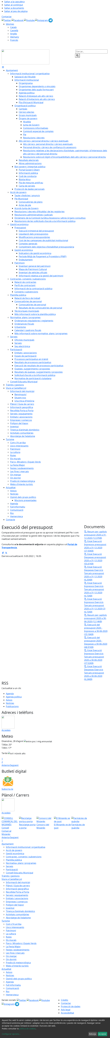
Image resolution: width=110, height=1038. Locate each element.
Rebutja (92, 1034)
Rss (7, 991)
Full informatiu (13, 985)
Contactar (7, 16)
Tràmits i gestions (11, 875)
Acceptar (102, 1034)
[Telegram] (50, 20)
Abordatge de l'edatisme (18, 917)
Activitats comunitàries (17, 914)
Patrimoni (11, 930)
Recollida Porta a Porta (17, 892)
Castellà (14, 30)
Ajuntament (8, 843)
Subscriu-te (7, 789)
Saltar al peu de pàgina (16, 11)
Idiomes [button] (10, 24)
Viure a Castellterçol (12, 879)
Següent (14, 765)
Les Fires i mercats (15, 952)
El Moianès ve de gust (62, 826)
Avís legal (65, 1009)
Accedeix (6, 730)
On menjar (11, 956)
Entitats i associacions (17, 898)
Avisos (9, 700)
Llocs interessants (15, 927)
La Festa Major (13, 946)
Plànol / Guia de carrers (18, 885)
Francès (14, 40)
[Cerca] (77, 55)
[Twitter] (7, 20)
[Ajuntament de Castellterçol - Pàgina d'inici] (25, 56)
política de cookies (27, 1028)
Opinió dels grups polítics (19, 978)
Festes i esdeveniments (17, 949)
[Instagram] (41, 20)
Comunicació (12, 988)
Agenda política (14, 696)
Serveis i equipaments (17, 895)
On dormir (11, 959)
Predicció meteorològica (18, 962)
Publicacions (12, 706)
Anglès (13, 33)
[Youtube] (29, 20)
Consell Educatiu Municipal (19, 872)
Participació (12, 869)
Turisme (6, 920)
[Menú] (3, 67)
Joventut (10, 908)
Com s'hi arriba (13, 924)
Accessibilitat (67, 1012)
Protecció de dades (70, 1006)
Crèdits (64, 1000)
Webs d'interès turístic (17, 965)
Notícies (10, 703)
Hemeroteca (12, 994)
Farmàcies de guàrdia (78, 826)
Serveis (9, 866)
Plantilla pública (14, 859)
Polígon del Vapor (15, 904)
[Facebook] (18, 20)
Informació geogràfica (17, 888)
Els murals (11, 940)
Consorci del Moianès (42, 826)
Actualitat (6, 969)
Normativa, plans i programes (21, 863)
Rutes (9, 936)
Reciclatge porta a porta (27, 826)
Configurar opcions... (11, 1034)
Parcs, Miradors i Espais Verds (21, 943)
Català (13, 27)
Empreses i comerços (17, 901)
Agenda (10, 693)
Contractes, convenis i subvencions (23, 856)
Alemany (14, 36)
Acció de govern (14, 850)
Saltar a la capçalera (14, 1)
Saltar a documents (14, 8)
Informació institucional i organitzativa (25, 847)
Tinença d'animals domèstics (20, 911)
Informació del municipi (18, 882)
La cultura (11, 933)
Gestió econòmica (15, 853)
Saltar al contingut (13, 4)
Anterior (6, 765)
